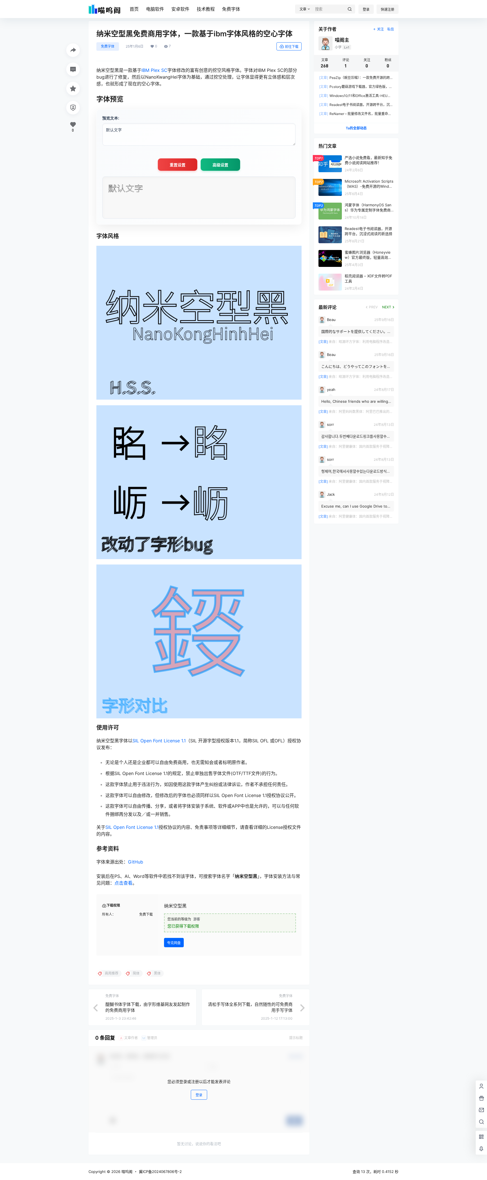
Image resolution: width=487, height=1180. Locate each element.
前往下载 (291, 47)
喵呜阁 (126, 1171)
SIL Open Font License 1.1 (159, 740)
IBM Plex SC (154, 70)
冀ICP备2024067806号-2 (160, 1171)
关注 (380, 29)
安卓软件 (180, 9)
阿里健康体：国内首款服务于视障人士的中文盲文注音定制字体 (386, 446)
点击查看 (123, 883)
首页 (134, 9)
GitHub (135, 862)
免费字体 (231, 9)
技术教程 (206, 9)
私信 (390, 29)
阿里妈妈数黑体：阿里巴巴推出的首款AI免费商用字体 (379, 411)
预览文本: (110, 118)
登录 (366, 9)
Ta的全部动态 (356, 128)
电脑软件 (155, 9)
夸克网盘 (174, 943)
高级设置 (220, 164)
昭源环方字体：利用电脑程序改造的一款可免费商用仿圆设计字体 (388, 342)
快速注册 (387, 9)
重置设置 (177, 164)
